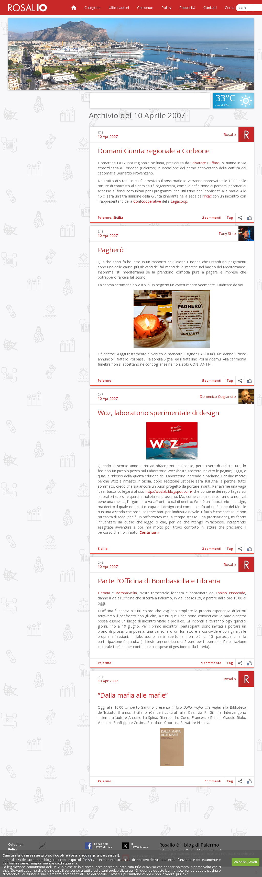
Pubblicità (187, 7)
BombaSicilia (126, 592)
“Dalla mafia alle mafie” (133, 695)
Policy (166, 7)
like (249, 217)
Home (73, 7)
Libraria (104, 592)
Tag (230, 217)
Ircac (208, 196)
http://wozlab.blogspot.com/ (169, 491)
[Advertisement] (131, 54)
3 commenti (211, 548)
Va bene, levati (245, 862)
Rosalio (230, 134)
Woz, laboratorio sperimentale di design (158, 412)
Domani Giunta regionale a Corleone (154, 150)
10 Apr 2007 (108, 136)
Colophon (145, 7)
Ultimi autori (119, 7)
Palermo (104, 217)
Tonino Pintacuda (230, 592)
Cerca (229, 7)
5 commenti (211, 380)
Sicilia (118, 217)
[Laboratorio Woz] (172, 458)
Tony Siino (227, 233)
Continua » (149, 532)
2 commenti (211, 217)
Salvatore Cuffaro (205, 162)
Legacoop (179, 201)
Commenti (212, 781)
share (240, 217)
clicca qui (127, 870)
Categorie (92, 7)
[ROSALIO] (27, 7)
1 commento (211, 663)
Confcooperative (147, 201)
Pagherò (111, 249)
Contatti (210, 7)
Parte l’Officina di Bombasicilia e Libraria (159, 580)
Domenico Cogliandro (218, 396)
